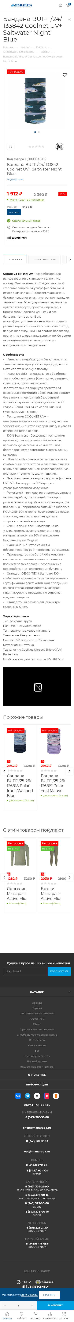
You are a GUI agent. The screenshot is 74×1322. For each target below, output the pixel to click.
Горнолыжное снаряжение (37, 1029)
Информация (37, 1084)
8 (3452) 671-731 (37, 1172)
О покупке (37, 1074)
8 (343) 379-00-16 (37, 1213)
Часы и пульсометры (37, 1055)
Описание (15, 259)
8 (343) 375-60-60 (37, 1205)
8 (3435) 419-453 (37, 1245)
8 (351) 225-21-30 (37, 1229)
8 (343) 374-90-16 (37, 1196)
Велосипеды (37, 1040)
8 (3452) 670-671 (37, 1165)
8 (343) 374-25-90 (37, 1188)
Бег (37, 1050)
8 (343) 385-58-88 (37, 1117)
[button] (35, 132)
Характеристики (44, 259)
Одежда (37, 1002)
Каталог (37, 992)
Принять (49, 1294)
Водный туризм (37, 1061)
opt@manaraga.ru (37, 1151)
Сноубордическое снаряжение (37, 1034)
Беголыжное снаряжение (37, 1013)
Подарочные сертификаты (37, 1066)
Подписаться (59, 971)
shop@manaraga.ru (37, 1127)
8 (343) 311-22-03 (37, 1141)
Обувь (37, 1024)
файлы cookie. (29, 1294)
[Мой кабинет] (60, 6)
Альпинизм (37, 1018)
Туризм (37, 1008)
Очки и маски (37, 1045)
